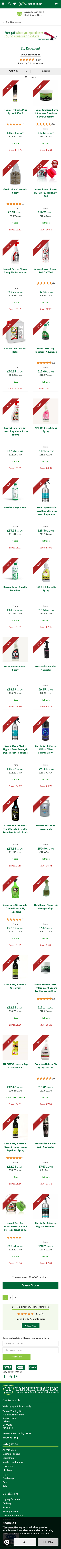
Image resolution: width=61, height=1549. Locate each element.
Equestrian (8, 1458)
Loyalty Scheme (11, 1499)
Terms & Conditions (13, 1515)
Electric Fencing (11, 1453)
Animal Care (9, 1449)
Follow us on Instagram (16, 1376)
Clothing (7, 1470)
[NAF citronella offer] (30, 35)
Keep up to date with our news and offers (26, 1338)
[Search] (9, 3)
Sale (5, 1486)
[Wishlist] (15, 4)
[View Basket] (56, 4)
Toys (5, 1474)
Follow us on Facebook (5, 1376)
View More (30, 1285)
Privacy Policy (10, 1511)
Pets (5, 1482)
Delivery (7, 1503)
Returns (7, 1507)
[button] (3, 35)
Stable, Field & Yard (13, 1462)
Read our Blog (10, 1376)
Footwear (8, 1466)
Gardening (8, 1478)
